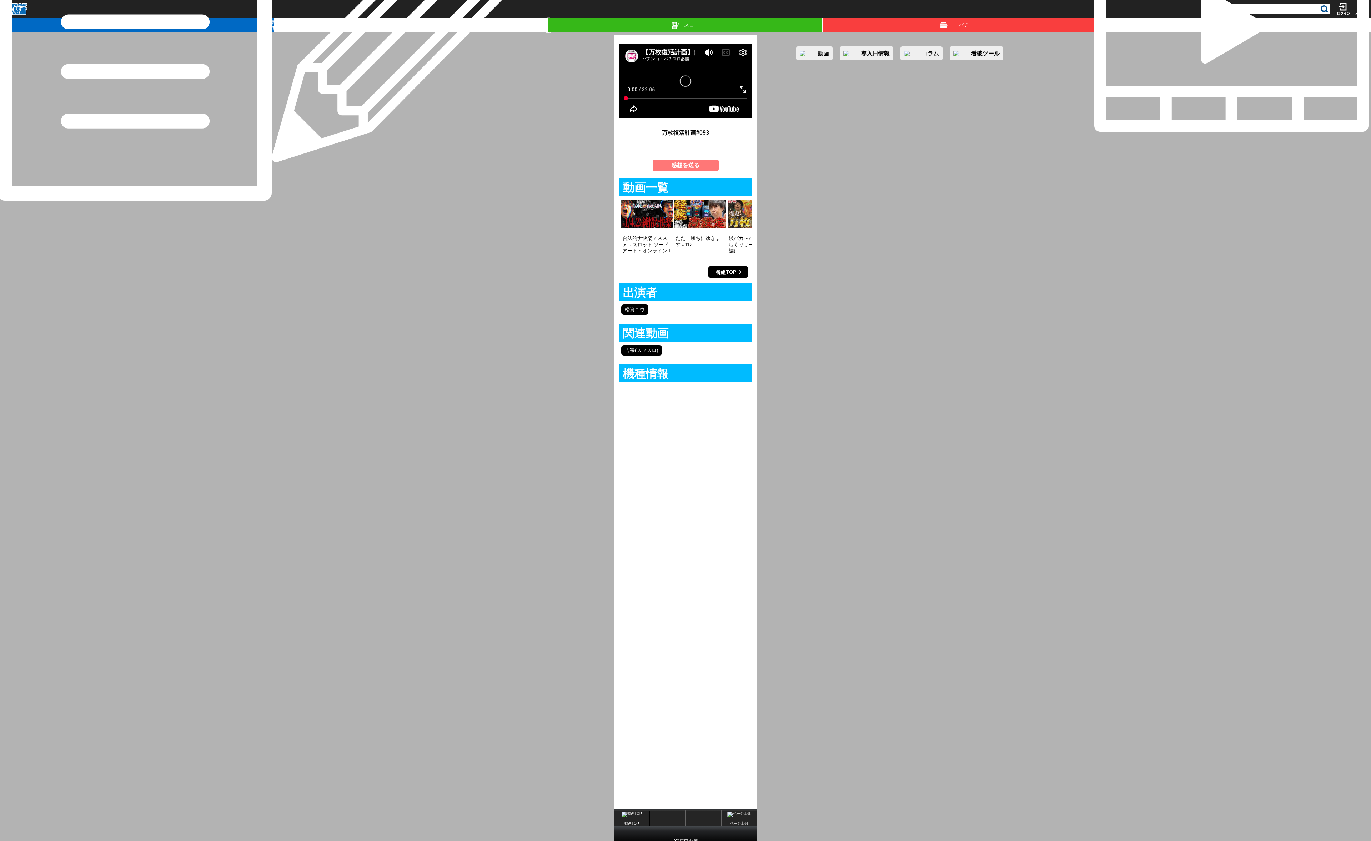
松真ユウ (635, 309)
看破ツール (985, 53)
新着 (273, 25)
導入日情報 (875, 53)
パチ (964, 25)
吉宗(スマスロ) (641, 350)
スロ (689, 25)
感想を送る (685, 165)
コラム (547, 25)
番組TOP (726, 272)
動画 (1370, 25)
